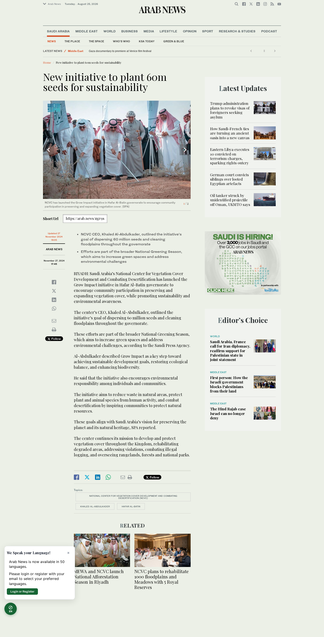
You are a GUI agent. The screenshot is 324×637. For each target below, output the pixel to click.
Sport (207, 31)
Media (148, 31)
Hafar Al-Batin (131, 506)
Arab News (54, 4)
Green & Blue (173, 41)
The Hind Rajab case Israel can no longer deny (228, 413)
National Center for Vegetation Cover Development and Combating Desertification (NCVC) (133, 496)
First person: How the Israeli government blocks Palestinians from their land (229, 384)
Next (185, 149)
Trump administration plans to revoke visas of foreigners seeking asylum (230, 110)
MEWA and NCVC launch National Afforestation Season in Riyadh (99, 576)
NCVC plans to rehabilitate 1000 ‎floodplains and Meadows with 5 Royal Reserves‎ (161, 579)
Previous (48, 149)
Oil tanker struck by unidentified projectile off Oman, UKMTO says (230, 200)
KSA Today (147, 41)
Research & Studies (237, 31)
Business (129, 31)
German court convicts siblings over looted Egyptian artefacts (229, 179)
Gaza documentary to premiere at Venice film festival (120, 51)
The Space (96, 41)
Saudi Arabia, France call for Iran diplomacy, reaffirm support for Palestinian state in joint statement (230, 350)
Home (47, 62)
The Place (72, 41)
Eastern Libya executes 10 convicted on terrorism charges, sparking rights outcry (229, 156)
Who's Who (121, 41)
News (51, 41)
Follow (55, 339)
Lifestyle (168, 31)
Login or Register (22, 591)
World (109, 31)
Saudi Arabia (58, 31)
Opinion (190, 31)
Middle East (86, 31)
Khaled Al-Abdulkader (95, 506)
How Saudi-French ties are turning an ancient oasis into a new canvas (230, 133)
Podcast (269, 31)
